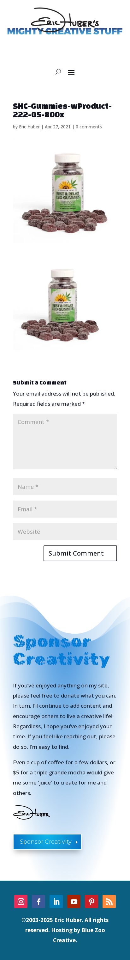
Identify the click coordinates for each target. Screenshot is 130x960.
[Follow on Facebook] (38, 901)
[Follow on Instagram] (20, 901)
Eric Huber (29, 127)
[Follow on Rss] (109, 901)
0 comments (89, 127)
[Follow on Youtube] (73, 901)
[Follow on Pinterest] (91, 901)
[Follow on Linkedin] (56, 901)
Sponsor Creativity (46, 841)
